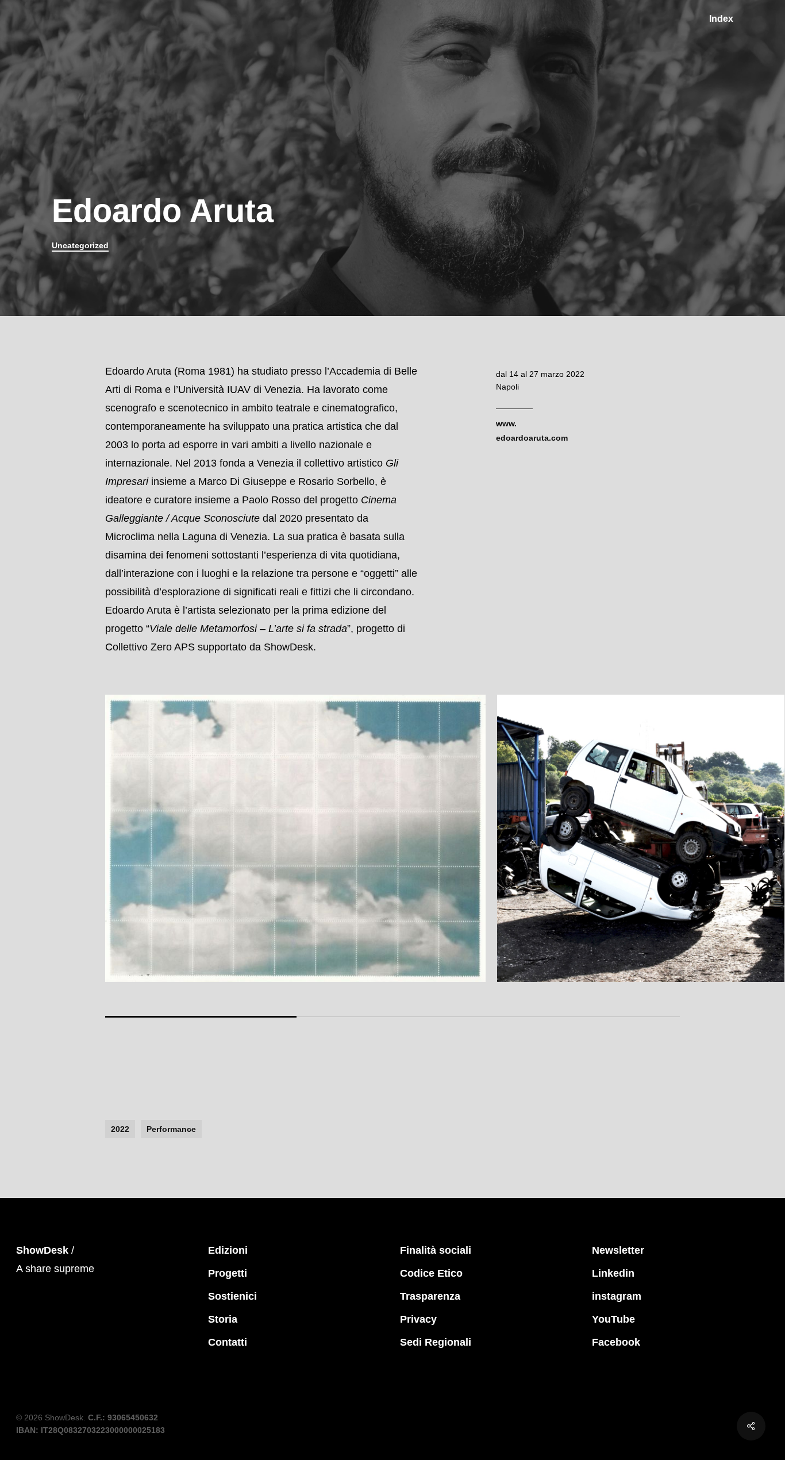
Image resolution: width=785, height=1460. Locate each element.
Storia (222, 1319)
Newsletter (618, 1250)
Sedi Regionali (435, 1342)
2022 (120, 1129)
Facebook (616, 1342)
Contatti (227, 1342)
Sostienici (232, 1296)
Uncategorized (80, 245)
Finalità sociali (435, 1250)
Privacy (418, 1319)
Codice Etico (431, 1273)
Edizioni (228, 1250)
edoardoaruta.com (532, 437)
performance (171, 1129)
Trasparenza (430, 1296)
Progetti (227, 1273)
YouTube (613, 1319)
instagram (616, 1296)
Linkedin (613, 1273)
